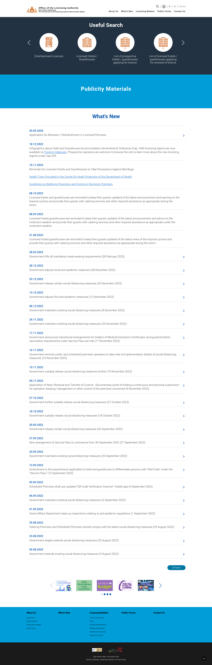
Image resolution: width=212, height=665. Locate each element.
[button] (182, 42)
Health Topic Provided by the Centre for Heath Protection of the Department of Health (80, 176)
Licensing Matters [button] (145, 11)
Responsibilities (31, 621)
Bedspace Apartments (97, 628)
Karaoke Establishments (98, 625)
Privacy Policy (121, 660)
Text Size (182, 6)
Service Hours (31, 628)
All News (176, 567)
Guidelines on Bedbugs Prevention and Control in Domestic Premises (71, 184)
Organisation (30, 618)
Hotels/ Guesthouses (97, 618)
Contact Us (180, 11)
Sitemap (96, 660)
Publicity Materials (55, 152)
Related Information (96, 635)
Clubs (92, 621)
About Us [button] (113, 11)
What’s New (127, 11)
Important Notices (107, 660)
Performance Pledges (33, 625)
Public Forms (164, 11)
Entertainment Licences (98, 632)
